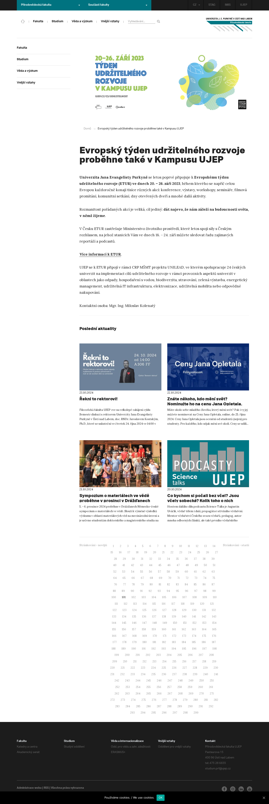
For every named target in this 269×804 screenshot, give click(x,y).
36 (186, 559)
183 (174, 642)
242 (117, 680)
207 (201, 655)
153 (204, 623)
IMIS (228, 5)
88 (114, 591)
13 (205, 546)
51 (214, 565)
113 (135, 604)
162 (184, 629)
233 (133, 674)
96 (186, 591)
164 (204, 629)
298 (185, 712)
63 (213, 571)
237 (174, 674)
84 (186, 584)
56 (150, 571)
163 (194, 629)
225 (164, 668)
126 (154, 610)
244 (138, 680)
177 (115, 642)
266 (159, 693)
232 (122, 674)
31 (142, 559)
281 (206, 700)
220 (112, 668)
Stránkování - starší (236, 545)
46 (169, 565)
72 (187, 578)
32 (150, 559)
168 (134, 636)
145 (124, 623)
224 (153, 668)
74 (204, 578)
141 (194, 616)
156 (124, 629)
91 (141, 591)
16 (120, 552)
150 (175, 623)
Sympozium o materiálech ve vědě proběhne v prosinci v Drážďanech (114, 498)
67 (142, 578)
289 (179, 706)
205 (179, 655)
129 (184, 610)
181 (154, 642)
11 (189, 546)
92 (150, 591)
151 (185, 623)
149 (165, 623)
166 (114, 636)
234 (143, 674)
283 (117, 706)
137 (154, 616)
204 (169, 655)
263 (127, 693)
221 (123, 668)
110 (215, 597)
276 (154, 700)
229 (205, 668)
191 (144, 648)
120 (202, 604)
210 (125, 661)
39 (213, 559)
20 (154, 552)
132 (214, 610)
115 (154, 604)
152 (194, 623)
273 (123, 700)
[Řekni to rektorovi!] (120, 366)
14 (214, 546)
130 (194, 610)
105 (164, 597)
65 (124, 578)
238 (184, 674)
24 (189, 552)
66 (133, 578)
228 (195, 668)
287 (159, 706)
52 (114, 571)
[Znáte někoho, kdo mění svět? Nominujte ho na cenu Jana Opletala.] (208, 366)
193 (164, 648)
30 (133, 559)
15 (112, 552)
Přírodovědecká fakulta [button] (36, 5)
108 (195, 597)
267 (169, 693)
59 (177, 571)
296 (164, 712)
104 (154, 597)
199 (117, 655)
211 (135, 661)
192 (154, 648)
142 (204, 616)
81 (160, 584)
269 (191, 693)
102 (134, 597)
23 (180, 552)
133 (114, 616)
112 (125, 604)
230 (216, 668)
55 (141, 571)
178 (125, 642)
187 (214, 642)
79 (142, 584)
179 (134, 642)
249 (191, 680)
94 (168, 591)
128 (174, 610)
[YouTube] (249, 789)
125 (144, 610)
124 (134, 610)
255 (148, 687)
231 (112, 674)
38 (204, 559)
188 (114, 648)
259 (190, 687)
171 (164, 636)
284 (127, 706)
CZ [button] (194, 5)
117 (173, 604)
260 (200, 687)
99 (214, 591)
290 (190, 706)
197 (204, 648)
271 (212, 693)
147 (144, 623)
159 (154, 629)
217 (194, 661)
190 (134, 648)
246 (159, 680)
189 (123, 648)
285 (138, 706)
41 (123, 565)
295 (153, 712)
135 (134, 616)
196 (194, 648)
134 (124, 616)
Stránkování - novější (93, 545)
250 (201, 680)
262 (117, 693)
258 (179, 687)
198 (214, 648)
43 (141, 565)
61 (195, 571)
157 (134, 629)
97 (195, 591)
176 (214, 636)
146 (134, 623)
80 (151, 584)
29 (124, 559)
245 (148, 680)
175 (204, 636)
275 (143, 700)
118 (183, 604)
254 (138, 687)
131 (204, 610)
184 (184, 642)
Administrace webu (29, 788)
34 (168, 559)
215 (174, 661)
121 (212, 604)
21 (163, 552)
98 (204, 591)
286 (148, 706)
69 (160, 578)
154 (214, 623)
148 (155, 623)
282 (216, 700)
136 (144, 616)
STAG (211, 5)
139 (174, 616)
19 (145, 552)
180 (144, 642)
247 (169, 680)
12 (197, 546)
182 (164, 642)
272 (112, 700)
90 (132, 591)
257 (169, 687)
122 (115, 610)
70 (169, 578)
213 (154, 661)
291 (201, 706)
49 (196, 565)
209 (114, 661)
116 (164, 604)
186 (204, 642)
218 (204, 661)
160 (164, 629)
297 (175, 712)
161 (174, 629)
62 (204, 571)
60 (186, 571)
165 (214, 629)
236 (164, 674)
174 (194, 636)
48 (187, 565)
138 (164, 616)
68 (151, 578)
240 (205, 674)
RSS (46, 788)
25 (198, 552)
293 (132, 712)
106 (174, 597)
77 (124, 584)
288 (169, 706)
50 (205, 565)
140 (184, 616)
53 (123, 571)
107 (184, 597)
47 (178, 565)
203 (158, 655)
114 (144, 604)
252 (117, 687)
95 (177, 591)
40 (114, 565)
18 (137, 552)
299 (196, 712)
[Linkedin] (241, 789)
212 (144, 661)
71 (178, 578)
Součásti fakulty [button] (98, 5)
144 (114, 623)
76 (115, 584)
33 (159, 559)
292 (211, 706)
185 (194, 642)
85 (195, 584)
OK (161, 797)
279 (185, 700)
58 (168, 571)
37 (195, 559)
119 (192, 604)
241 (216, 674)
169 (144, 636)
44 (150, 565)
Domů (87, 129)
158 (144, 629)
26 (207, 552)
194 (174, 648)
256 (159, 687)
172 (174, 636)
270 (201, 693)
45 (159, 565)
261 (211, 687)
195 (184, 648)
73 (195, 578)
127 (164, 610)
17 (129, 552)
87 (213, 584)
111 (116, 604)
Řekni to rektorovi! (98, 398)
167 (124, 636)
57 (159, 571)
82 (168, 584)
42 (132, 565)
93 (159, 591)
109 (205, 597)
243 (127, 680)
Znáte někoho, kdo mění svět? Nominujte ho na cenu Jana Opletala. (204, 401)
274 (133, 700)
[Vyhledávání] (159, 21)
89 (123, 591)
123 (125, 610)
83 (177, 584)
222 (133, 668)
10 (180, 546)
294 (143, 712)
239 (195, 674)
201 (138, 655)
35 (177, 559)
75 (213, 578)
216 (184, 661)
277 (164, 700)
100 (114, 597)
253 (127, 687)
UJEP (243, 5)
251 (212, 680)
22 (171, 552)
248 (180, 680)
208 (211, 655)
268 (180, 693)
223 (143, 668)
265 (148, 693)
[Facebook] (224, 789)
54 (132, 571)
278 (175, 700)
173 (184, 636)
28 (115, 559)
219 (214, 661)
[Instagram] (232, 789)
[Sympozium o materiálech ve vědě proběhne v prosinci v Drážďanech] (120, 463)
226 (174, 668)
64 (115, 578)
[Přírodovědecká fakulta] (23, 21)
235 (153, 674)
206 (190, 655)
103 (144, 597)
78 (133, 584)
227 (184, 668)
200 (127, 655)
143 (214, 616)
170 (155, 636)
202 (148, 655)
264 (138, 693)
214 (164, 661)
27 (216, 552)
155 (114, 629)
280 (195, 700)
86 (204, 584)
